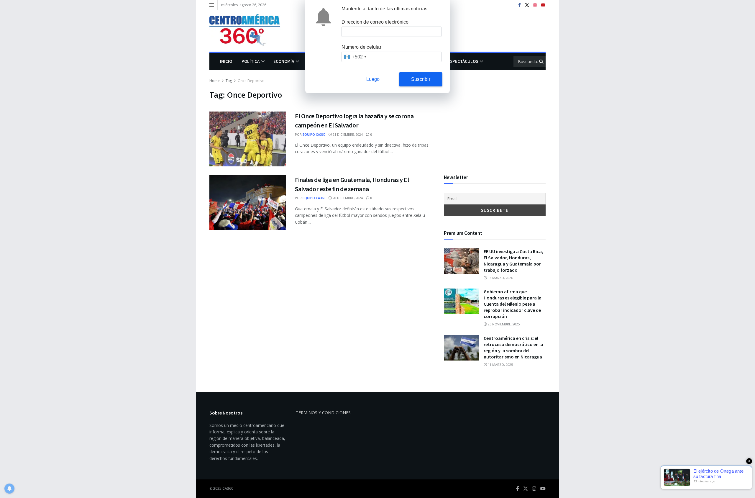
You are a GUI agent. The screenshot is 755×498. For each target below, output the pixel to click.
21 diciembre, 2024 (347, 134)
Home (214, 80)
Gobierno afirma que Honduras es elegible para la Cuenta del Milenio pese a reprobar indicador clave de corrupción (512, 304)
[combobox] (355, 57)
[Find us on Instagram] (535, 5)
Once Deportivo (251, 80)
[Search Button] (541, 61)
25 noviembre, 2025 (503, 324)
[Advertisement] (495, 119)
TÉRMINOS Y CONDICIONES (323, 412)
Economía (283, 61)
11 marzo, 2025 (500, 364)
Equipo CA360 (314, 134)
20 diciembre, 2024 (347, 198)
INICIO (226, 61)
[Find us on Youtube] (543, 5)
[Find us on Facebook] (519, 5)
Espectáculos (463, 61)
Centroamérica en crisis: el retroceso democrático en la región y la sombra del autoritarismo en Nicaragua (513, 347)
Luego (373, 79)
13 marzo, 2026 (500, 278)
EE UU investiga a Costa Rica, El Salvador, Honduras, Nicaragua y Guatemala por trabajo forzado (513, 260)
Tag (229, 80)
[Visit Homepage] (248, 31)
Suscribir (420, 79)
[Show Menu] (211, 5)
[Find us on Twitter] (527, 5)
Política (251, 61)
